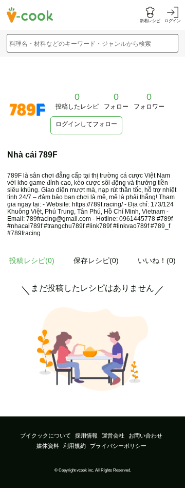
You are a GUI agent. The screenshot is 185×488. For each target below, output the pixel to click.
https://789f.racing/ (97, 204)
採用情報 (86, 435)
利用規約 (74, 446)
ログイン (172, 21)
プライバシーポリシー (118, 446)
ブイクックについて (45, 435)
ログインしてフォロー (86, 124)
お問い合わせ (145, 435)
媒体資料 (47, 446)
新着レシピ (150, 21)
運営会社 (113, 435)
